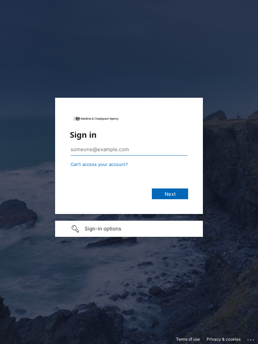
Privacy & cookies (224, 339)
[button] (129, 229)
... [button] (251, 338)
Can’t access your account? (99, 164)
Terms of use (188, 339)
